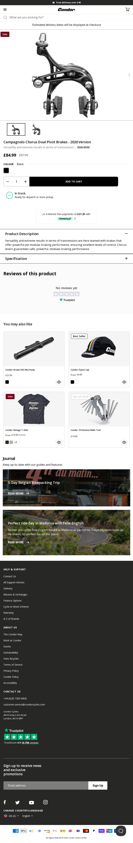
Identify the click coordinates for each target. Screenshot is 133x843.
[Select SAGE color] (11, 442)
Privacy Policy (11, 670)
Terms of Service (13, 664)
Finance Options (12, 600)
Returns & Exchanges (15, 594)
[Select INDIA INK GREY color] (7, 442)
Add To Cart (73, 181)
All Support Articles (13, 582)
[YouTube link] (32, 803)
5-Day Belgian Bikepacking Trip (34, 482)
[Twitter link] (17, 803)
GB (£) (12, 816)
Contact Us (9, 576)
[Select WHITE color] (76, 382)
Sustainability (10, 652)
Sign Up (98, 785)
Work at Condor (12, 640)
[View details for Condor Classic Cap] (99, 359)
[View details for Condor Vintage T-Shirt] (34, 419)
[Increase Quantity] (25, 181)
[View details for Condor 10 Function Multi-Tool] (99, 419)
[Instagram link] (45, 803)
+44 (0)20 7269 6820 (15, 698)
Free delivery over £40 (68, 2)
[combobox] (70, 17)
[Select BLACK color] (7, 382)
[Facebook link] (5, 803)
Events (7, 646)
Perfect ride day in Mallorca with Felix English (46, 523)
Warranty (8, 612)
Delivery (7, 588)
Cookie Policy (11, 676)
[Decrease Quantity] (7, 181)
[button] (129, 75)
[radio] (6, 170)
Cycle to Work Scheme (16, 606)
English (26, 816)
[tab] (66, 3)
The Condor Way (12, 634)
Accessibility (10, 682)
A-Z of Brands (11, 618)
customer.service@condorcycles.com (24, 704)
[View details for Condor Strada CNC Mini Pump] (34, 359)
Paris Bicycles (11, 658)
